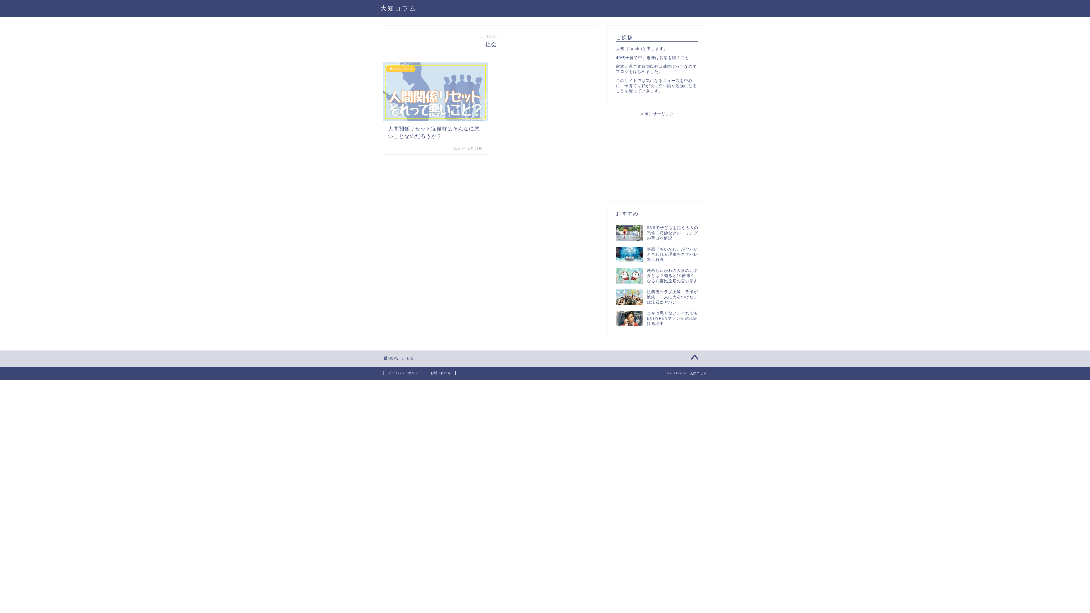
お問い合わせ (441, 373)
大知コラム (398, 8)
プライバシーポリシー (405, 373)
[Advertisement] (657, 156)
